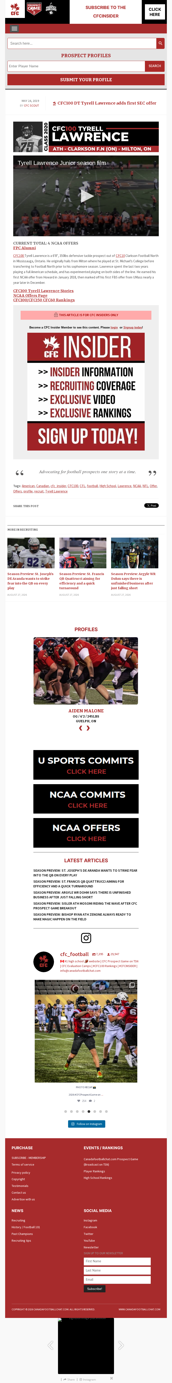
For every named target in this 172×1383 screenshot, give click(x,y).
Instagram (90, 1220)
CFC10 (120, 256)
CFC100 (18, 256)
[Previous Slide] (50, 1343)
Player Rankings (94, 1171)
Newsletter (91, 1247)
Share (71, 1379)
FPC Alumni (24, 248)
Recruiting (18, 1220)
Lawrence (124, 486)
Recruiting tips (21, 1241)
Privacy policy (21, 1173)
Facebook (90, 1227)
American (28, 486)
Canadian (42, 486)
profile (28, 491)
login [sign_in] (114, 327)
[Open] (86, 1031)
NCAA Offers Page (30, 295)
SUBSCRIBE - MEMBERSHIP (29, 1158)
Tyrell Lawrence (56, 491)
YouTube (89, 1241)
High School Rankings (98, 1178)
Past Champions (22, 1234)
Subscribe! (94, 1289)
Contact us (19, 1192)
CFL (82, 486)
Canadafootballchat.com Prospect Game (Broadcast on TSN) (111, 1161)
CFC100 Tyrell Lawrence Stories (43, 291)
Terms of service (23, 1164)
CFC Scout (31, 105)
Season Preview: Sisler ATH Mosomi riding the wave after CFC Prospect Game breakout (85, 905)
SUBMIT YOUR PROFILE (86, 79)
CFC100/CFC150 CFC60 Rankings (44, 300)
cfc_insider (58, 486)
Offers (17, 491)
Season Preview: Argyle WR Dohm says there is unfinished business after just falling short (133, 581)
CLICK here (155, 12)
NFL (145, 486)
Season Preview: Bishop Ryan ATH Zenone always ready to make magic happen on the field (82, 916)
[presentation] (80, 727)
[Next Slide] (122, 1343)
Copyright (18, 1179)
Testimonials (20, 1186)
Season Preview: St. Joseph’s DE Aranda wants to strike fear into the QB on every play (30, 581)
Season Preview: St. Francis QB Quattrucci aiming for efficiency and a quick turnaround (81, 581)
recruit (39, 491)
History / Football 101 (26, 1227)
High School (107, 486)
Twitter (88, 1234)
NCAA (137, 486)
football (92, 486)
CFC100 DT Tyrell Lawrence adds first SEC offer (107, 103)
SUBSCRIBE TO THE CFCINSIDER (106, 12)
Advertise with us (23, 1199)
